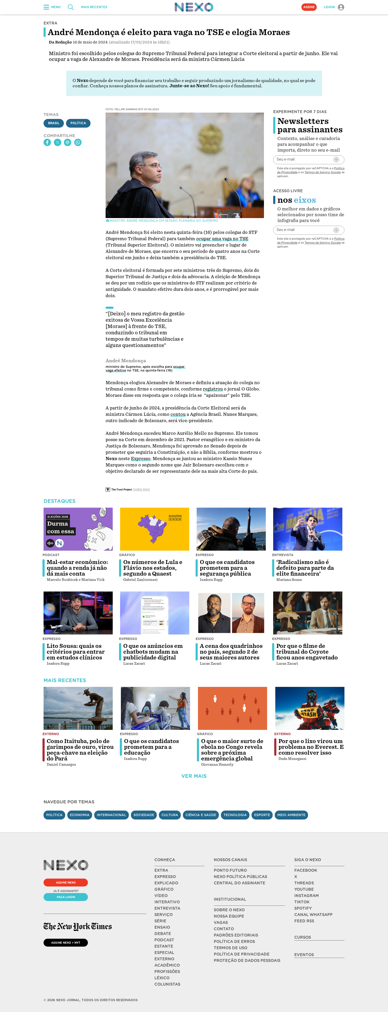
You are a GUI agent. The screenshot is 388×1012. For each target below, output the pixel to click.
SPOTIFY (303, 908)
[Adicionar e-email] (336, 159)
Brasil (53, 123)
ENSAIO (162, 927)
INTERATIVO (167, 902)
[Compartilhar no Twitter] (57, 142)
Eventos (304, 955)
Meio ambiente (291, 815)
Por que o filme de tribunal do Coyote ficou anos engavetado (307, 652)
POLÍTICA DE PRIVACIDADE (241, 954)
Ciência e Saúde (201, 815)
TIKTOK (301, 902)
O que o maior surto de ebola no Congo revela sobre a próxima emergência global (232, 750)
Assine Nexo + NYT (65, 942)
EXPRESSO (165, 877)
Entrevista (283, 555)
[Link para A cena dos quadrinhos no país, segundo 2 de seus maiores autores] (231, 613)
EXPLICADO (166, 883)
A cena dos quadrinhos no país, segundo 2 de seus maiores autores (231, 652)
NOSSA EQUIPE (229, 916)
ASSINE (309, 7)
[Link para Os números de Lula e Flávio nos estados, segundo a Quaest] (154, 529)
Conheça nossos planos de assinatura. (129, 85)
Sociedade (144, 815)
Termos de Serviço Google (323, 172)
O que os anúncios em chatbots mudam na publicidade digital (153, 652)
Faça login (66, 897)
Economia (79, 815)
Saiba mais (141, 489)
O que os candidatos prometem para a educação (151, 747)
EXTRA (161, 870)
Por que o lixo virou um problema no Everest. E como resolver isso (311, 747)
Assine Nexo (66, 882)
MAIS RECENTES (94, 7)
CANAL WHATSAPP (313, 915)
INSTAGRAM (306, 896)
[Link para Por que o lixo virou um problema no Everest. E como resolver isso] (309, 708)
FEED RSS (304, 921)
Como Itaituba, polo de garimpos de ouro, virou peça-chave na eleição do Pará (80, 750)
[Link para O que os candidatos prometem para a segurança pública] (231, 529)
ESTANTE (163, 946)
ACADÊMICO (167, 965)
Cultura (170, 815)
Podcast (50, 555)
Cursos (302, 937)
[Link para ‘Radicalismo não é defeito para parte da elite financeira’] (307, 529)
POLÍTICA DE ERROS (234, 941)
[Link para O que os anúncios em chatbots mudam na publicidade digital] (154, 613)
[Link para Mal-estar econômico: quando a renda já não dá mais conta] (78, 529)
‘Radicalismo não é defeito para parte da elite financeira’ (305, 568)
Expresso (205, 555)
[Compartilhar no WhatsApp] (78, 142)
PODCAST (164, 940)
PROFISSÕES (167, 972)
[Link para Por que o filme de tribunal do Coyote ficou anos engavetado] (307, 613)
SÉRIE (160, 921)
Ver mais (194, 776)
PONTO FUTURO (230, 870)
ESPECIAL (164, 953)
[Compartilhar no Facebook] (47, 142)
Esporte (262, 815)
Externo (50, 734)
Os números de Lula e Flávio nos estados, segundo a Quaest (152, 568)
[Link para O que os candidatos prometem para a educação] (155, 708)
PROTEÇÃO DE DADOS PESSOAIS (247, 960)
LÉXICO (161, 978)
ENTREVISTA (167, 908)
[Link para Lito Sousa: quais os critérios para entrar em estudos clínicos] (78, 613)
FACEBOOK (305, 870)
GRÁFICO (163, 889)
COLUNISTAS (167, 984)
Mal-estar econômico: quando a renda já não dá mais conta (77, 568)
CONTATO (224, 929)
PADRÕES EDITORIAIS (236, 935)
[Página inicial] (194, 7)
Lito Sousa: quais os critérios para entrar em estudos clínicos (76, 652)
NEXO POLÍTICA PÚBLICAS (240, 877)
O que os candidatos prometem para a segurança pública (227, 568)
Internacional (111, 815)
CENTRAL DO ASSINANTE (239, 883)
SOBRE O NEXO (229, 910)
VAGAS (221, 923)
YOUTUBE (304, 889)
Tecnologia (235, 815)
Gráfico (127, 555)
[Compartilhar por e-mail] (67, 142)
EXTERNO (164, 959)
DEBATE (162, 934)
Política (78, 123)
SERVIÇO (163, 915)
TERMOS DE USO (230, 948)
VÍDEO (161, 896)
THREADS (304, 883)
